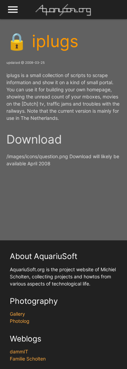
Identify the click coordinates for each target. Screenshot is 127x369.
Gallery (17, 314)
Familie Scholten (28, 359)
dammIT (19, 351)
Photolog (19, 321)
